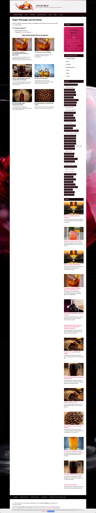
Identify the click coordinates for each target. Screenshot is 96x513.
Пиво (50, 14)
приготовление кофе (70, 166)
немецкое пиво (69, 156)
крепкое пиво (68, 151)
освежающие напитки (70, 158)
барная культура (69, 89)
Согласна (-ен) (51, 511)
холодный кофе (69, 194)
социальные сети (69, 184)
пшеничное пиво (69, 169)
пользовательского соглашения (44, 507)
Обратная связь (24, 497)
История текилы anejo (41, 78)
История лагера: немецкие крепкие (73, 451)
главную (24, 32)
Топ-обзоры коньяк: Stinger (43, 52)
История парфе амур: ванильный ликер (18, 104)
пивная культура (69, 161)
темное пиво (68, 189)
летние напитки (69, 153)
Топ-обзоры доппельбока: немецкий (73, 474)
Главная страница (18, 14)
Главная (16, 497)
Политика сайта (35, 497)
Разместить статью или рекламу (58, 497)
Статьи (61, 14)
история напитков (70, 120)
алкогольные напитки (71, 84)
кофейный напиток (70, 143)
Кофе (55, 14)
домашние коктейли (70, 102)
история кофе (68, 115)
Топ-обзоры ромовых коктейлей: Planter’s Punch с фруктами (20, 53)
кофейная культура (70, 135)
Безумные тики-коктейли (70, 484)
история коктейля (70, 112)
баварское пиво (69, 87)
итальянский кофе (70, 125)
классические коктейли (71, 130)
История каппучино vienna (70, 402)
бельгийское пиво (70, 92)
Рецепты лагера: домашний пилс (72, 264)
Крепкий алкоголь (41, 14)
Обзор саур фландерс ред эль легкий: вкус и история (21, 79)
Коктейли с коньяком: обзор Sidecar (73, 241)
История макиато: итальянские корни (44, 104)
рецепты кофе (68, 176)
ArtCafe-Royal (42, 5)
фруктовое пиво (69, 192)
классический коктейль (71, 133)
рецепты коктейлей (70, 174)
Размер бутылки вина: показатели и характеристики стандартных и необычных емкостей (73, 327)
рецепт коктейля (69, 171)
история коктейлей (70, 110)
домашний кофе (69, 107)
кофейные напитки (70, 138)
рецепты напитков (70, 179)
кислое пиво (68, 128)
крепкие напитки (69, 148)
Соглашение (44, 497)
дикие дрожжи (68, 97)
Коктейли (32, 14)
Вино (26, 14)
